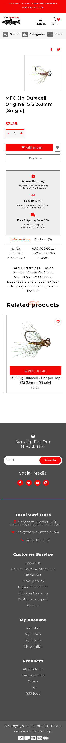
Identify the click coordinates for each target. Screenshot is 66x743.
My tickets (33, 640)
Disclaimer (33, 575)
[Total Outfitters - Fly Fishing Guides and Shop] (11, 21)
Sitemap (33, 605)
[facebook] (20, 483)
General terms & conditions (33, 569)
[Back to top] (58, 733)
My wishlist (33, 646)
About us (33, 563)
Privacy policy (33, 581)
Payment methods (33, 587)
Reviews (43, 239)
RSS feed (33, 693)
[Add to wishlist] (55, 321)
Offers (33, 681)
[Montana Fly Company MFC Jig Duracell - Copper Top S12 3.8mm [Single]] (33, 340)
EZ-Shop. (44, 731)
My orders (33, 634)
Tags (33, 687)
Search (15, 34)
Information (21, 239)
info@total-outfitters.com (38, 532)
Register (33, 628)
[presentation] (53, 305)
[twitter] (29, 483)
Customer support (33, 599)
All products (33, 669)
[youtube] (37, 483)
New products (33, 675)
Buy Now (35, 158)
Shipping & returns (33, 593)
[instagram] (46, 483)
